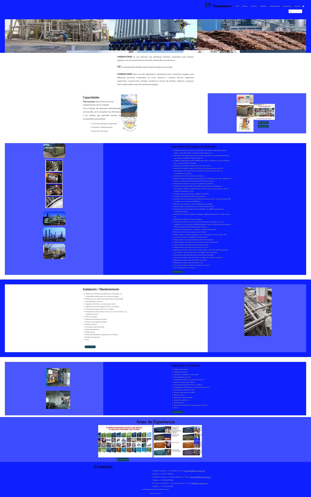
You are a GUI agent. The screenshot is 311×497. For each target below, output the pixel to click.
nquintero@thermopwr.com (194, 471)
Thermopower (222, 6)
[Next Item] (197, 441)
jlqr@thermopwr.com (199, 483)
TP (208, 5)
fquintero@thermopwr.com (200, 477)
